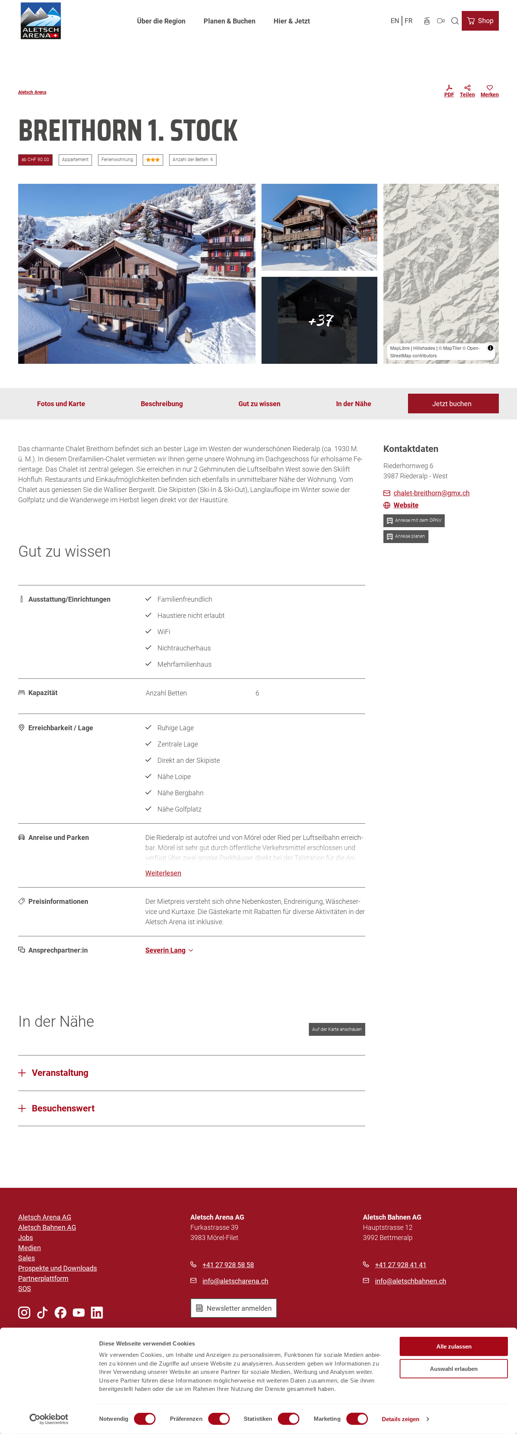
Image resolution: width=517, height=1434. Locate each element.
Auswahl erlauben (454, 1368)
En (395, 21)
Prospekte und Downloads (57, 1268)
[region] (441, 274)
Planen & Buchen (229, 21)
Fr (409, 21)
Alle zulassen (454, 1346)
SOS (24, 1289)
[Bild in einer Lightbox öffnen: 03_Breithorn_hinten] (319, 320)
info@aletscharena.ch (235, 1281)
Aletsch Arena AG (44, 1217)
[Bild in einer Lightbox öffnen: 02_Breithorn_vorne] (319, 227)
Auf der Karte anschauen (337, 1029)
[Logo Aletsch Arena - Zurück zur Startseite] (40, 21)
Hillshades (424, 348)
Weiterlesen (163, 873)
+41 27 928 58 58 (228, 1265)
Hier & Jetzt (292, 21)
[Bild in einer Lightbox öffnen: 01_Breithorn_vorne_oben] (136, 274)
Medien (29, 1248)
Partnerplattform (43, 1278)
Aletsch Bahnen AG (47, 1227)
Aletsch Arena (32, 92)
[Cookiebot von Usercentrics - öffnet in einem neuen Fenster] (49, 1419)
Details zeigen (400, 1419)
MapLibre (400, 348)
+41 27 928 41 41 (401, 1265)
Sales (26, 1258)
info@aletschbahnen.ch (410, 1281)
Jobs (25, 1238)
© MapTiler (450, 348)
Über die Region (161, 21)
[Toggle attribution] (490, 347)
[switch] (219, 1419)
